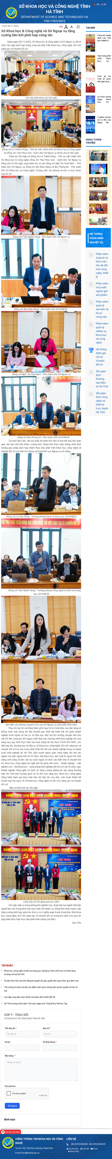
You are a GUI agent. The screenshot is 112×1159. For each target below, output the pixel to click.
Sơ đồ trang (73, 1149)
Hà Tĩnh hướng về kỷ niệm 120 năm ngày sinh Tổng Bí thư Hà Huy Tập (35, 1003)
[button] (41, 947)
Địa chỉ (47, 1028)
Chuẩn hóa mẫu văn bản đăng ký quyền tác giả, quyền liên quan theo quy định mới (41, 981)
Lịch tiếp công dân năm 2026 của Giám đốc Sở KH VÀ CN (29, 997)
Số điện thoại (50, 1042)
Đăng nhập (74, 1151)
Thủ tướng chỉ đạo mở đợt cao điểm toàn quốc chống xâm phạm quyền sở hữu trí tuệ (41, 989)
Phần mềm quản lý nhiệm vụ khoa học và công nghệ (102, 333)
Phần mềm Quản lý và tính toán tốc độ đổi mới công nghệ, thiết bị (102, 265)
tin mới (90, 27)
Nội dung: (10, 1056)
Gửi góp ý (12, 1106)
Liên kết (85, 1149)
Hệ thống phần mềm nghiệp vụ (96, 238)
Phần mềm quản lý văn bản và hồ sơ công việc (102, 309)
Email (7, 1042)
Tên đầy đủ (10, 1028)
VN (97, 4)
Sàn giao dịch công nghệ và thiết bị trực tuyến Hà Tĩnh (102, 403)
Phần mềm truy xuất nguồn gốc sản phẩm (102, 289)
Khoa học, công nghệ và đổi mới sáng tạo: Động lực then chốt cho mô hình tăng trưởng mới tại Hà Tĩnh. (40, 972)
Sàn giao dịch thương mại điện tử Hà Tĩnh (102, 379)
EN (104, 4)
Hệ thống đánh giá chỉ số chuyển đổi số (101, 357)
